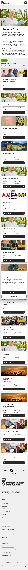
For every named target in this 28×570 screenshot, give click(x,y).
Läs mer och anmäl (8, 89)
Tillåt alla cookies (14, 292)
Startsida (3, 7)
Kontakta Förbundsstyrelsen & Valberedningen (12, 549)
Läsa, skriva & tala (21, 7)
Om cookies (4, 537)
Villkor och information (7, 526)
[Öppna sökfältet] (22, 2)
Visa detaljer (21, 288)
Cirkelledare (4, 514)
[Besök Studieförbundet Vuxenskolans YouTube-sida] (25, 566)
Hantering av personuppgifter (8, 534)
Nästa (13, 473)
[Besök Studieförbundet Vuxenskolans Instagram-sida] (14, 566)
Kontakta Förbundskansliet (8, 547)
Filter (4, 60)
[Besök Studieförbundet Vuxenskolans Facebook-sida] (2, 566)
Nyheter (3, 517)
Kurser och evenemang (11, 7)
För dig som (4, 506)
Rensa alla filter (5, 65)
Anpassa (13, 296)
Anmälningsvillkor (6, 532)
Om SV (3, 508)
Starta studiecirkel (6, 511)
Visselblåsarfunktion (6, 555)
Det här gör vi (5, 503)
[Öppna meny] (25, 2)
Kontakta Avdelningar (6, 552)
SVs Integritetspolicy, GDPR (8, 529)
